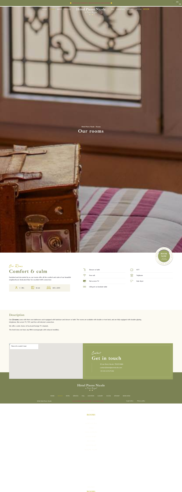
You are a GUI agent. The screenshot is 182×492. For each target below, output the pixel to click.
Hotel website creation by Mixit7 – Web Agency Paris (88, 401)
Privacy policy (141, 401)
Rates (59, 9)
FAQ (112, 9)
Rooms (52, 9)
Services (67, 9)
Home (44, 9)
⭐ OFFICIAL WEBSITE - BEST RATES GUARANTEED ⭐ (91, 3)
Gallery (130, 9)
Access (138, 9)
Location (120, 9)
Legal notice (129, 401)
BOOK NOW (126, 396)
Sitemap (116, 396)
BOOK (146, 9)
